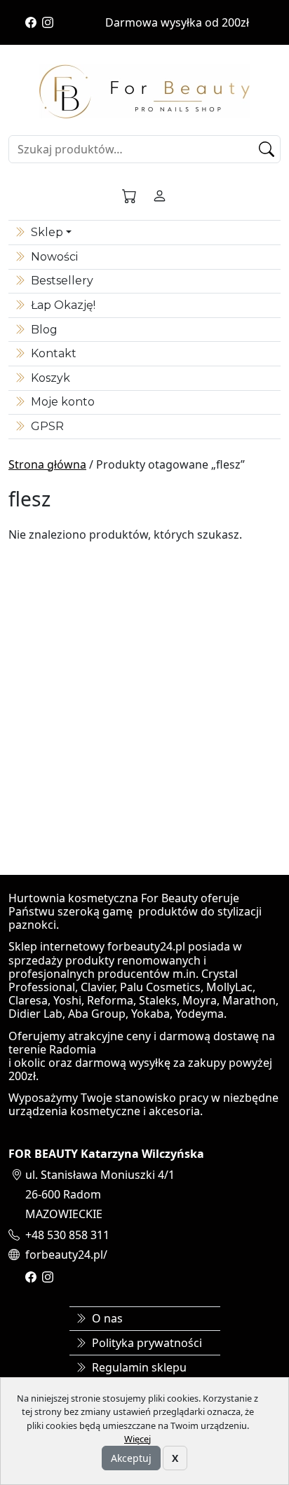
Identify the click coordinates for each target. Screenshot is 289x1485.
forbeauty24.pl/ (66, 1254)
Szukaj (268, 149)
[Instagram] (47, 22)
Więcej (137, 1438)
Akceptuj (131, 1458)
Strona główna (47, 464)
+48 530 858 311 (67, 1235)
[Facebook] (30, 22)
